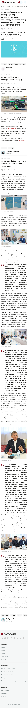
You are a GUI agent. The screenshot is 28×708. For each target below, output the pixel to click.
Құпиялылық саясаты (7, 672)
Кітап (19, 615)
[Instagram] (2, 29)
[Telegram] (8, 29)
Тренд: (3, 6)
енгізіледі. (21, 140)
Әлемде (3, 659)
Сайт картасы (5, 690)
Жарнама (3, 696)
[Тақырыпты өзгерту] (20, 2)
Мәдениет (5, 615)
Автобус (11, 148)
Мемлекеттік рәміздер (7, 675)
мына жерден (12, 128)
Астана (4, 64)
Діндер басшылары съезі (17, 64)
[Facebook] (11, 29)
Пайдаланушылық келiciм (8, 668)
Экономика (4, 656)
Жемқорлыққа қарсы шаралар (9, 678)
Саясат (3, 650)
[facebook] (11, 638)
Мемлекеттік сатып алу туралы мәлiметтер (13, 681)
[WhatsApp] (5, 29)
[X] (14, 29)
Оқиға (3, 647)
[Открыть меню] (25, 2)
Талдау (3, 653)
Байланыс (4, 693)
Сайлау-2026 (9, 6)
